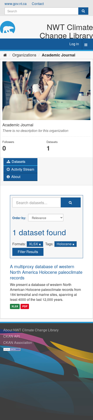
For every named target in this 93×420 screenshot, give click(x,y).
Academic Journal (58, 55)
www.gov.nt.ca (16, 3)
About (15, 176)
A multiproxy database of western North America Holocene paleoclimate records (46, 272)
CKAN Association (17, 342)
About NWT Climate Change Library (31, 329)
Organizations (24, 55)
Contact (38, 3)
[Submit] (83, 11)
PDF (24, 306)
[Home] (5, 55)
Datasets (18, 161)
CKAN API (11, 336)
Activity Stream (22, 169)
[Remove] (40, 244)
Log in (74, 43)
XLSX (14, 306)
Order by (18, 218)
